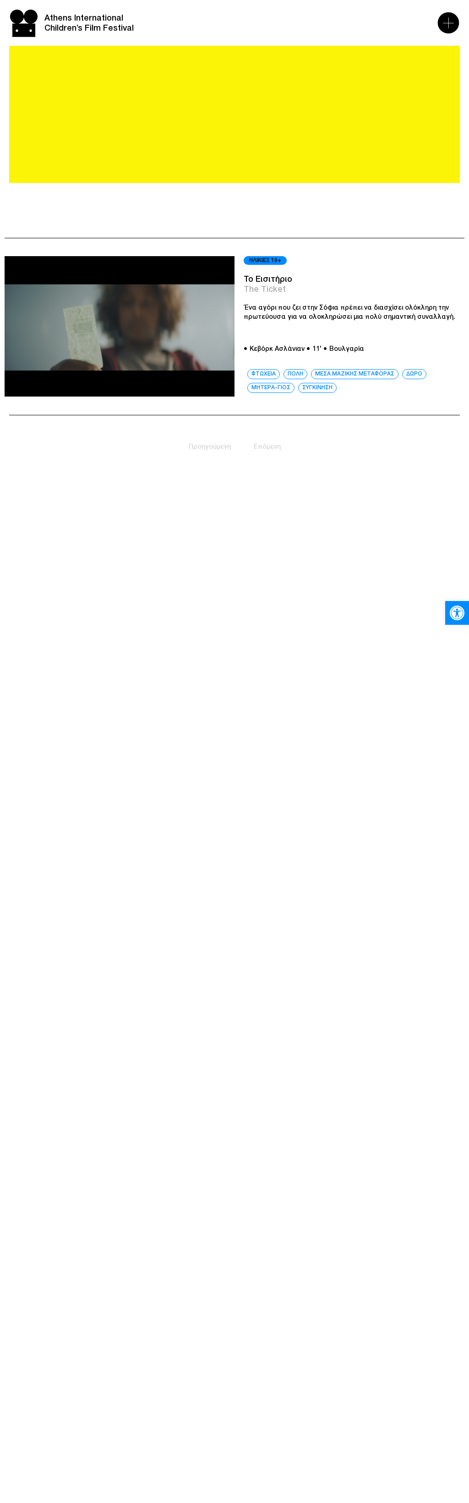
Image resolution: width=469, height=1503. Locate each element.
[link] (457, 613)
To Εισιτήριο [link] (268, 279)
